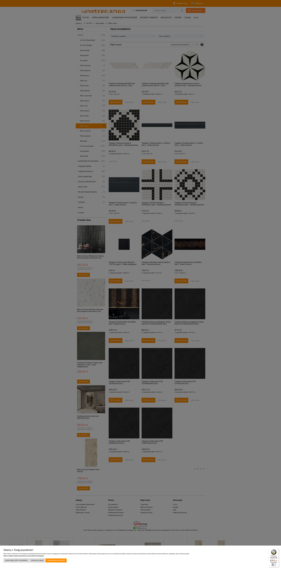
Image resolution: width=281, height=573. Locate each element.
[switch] (274, 564)
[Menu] (277, 549)
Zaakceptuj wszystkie (56, 560)
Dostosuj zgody (37, 560)
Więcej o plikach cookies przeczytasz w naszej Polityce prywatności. (24, 556)
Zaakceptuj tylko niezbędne (16, 560)
